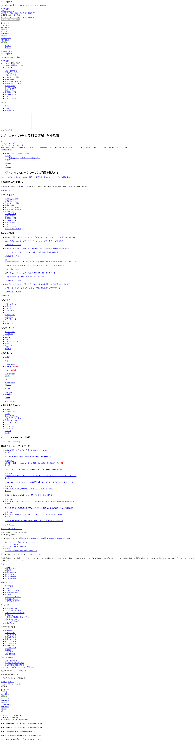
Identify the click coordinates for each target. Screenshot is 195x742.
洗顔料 (7, 433)
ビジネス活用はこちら (13, 621)
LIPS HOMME (10, 654)
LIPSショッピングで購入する (11, 177)
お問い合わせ (10, 110)
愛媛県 (7, 548)
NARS (7, 347)
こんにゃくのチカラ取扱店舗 (15, 546)
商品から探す (10, 79)
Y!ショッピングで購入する (60, 177)
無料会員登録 (23, 719)
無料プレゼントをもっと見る (11, 529)
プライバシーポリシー (13, 597)
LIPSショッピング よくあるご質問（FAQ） (20, 667)
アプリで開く (6, 9)
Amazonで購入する (29, 177)
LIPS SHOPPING (11, 71)
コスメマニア (10, 308)
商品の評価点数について (14, 608)
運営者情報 (9, 586)
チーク (7, 424)
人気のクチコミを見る (13, 81)
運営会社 (8, 106)
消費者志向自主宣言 (12, 601)
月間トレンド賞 (10, 98)
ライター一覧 (10, 633)
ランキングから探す (12, 77)
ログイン (8, 48)
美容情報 (8, 650)
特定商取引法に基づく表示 (14, 663)
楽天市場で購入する (43, 177)
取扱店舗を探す (10, 92)
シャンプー (9, 429)
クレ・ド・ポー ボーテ (13, 341)
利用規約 (8, 594)
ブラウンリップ (10, 304)
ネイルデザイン (10, 94)
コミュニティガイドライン (14, 611)
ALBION (8, 349)
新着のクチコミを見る (13, 83)
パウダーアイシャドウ (13, 418)
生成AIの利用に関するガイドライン (18, 617)
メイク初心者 (10, 310)
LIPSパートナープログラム (14, 613)
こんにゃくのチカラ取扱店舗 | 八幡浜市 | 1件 (21, 551)
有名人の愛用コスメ (12, 222)
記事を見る (5, 295)
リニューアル (10, 321)
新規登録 (8, 46)
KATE (7, 343)
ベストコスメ (10, 96)
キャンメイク (10, 332)
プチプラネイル (10, 319)
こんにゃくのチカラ (12, 544)
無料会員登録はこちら (15, 65)
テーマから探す (10, 88)
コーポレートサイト (12, 590)
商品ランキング (10, 639)
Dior (6, 339)
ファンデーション (11, 422)
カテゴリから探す (11, 73)
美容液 (7, 409)
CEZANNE (9, 334)
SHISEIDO (8, 345)
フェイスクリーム (11, 416)
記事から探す (10, 90)
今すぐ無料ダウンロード (10, 719)
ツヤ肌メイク (10, 315)
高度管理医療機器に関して (14, 665)
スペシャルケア (10, 411)
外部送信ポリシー (11, 599)
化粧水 (7, 414)
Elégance (8, 337)
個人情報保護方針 (11, 592)
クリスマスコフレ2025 (13, 229)
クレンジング (10, 426)
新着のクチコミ (10, 637)
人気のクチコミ (10, 635)
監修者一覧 (9, 631)
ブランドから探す (11, 75)
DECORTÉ (8, 336)
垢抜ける (8, 306)
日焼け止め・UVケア (12, 420)
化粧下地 (8, 431)
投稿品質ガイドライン (13, 615)
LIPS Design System (11, 619)
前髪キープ (9, 323)
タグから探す (10, 86)
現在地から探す (6, 149)
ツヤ (6, 312)
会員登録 (4, 682)
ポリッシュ (9, 317)
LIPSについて (10, 108)
